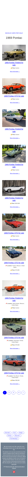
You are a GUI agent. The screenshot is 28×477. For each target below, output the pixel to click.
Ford (14, 432)
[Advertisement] (14, 15)
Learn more (13, 464)
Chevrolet (7, 432)
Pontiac (9, 435)
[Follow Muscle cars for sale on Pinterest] (14, 472)
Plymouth (17, 435)
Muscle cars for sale (14, 33)
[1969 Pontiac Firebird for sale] (14, 60)
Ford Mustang (13, 438)
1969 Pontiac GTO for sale (14, 96)
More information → (15, 71)
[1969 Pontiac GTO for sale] (14, 93)
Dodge (20, 432)
